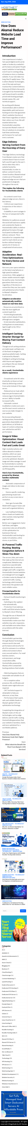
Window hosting (7, 1080)
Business (4, 969)
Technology (17, 798)
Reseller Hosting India (10, 849)
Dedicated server (7, 998)
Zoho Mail (5, 1087)
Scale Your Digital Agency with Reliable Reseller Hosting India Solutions (14, 840)
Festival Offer (6, 1007)
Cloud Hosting (6, 972)
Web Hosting (6, 22)
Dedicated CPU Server (9, 994)
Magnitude (13, 1124)
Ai (2, 950)
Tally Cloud (6, 798)
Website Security (7, 1077)
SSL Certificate (8, 823)
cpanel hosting (6, 982)
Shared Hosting (8, 874)
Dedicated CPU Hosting (9, 988)
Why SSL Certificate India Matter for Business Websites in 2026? (14, 815)
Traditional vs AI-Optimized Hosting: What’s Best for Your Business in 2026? (14, 892)
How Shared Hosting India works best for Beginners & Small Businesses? (14, 866)
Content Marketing (8, 978)
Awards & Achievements (9, 956)
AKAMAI (4, 953)
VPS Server (5, 1064)
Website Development (9, 1074)
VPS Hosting (6, 1061)
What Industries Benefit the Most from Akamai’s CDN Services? (15, 745)
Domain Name (6, 1004)
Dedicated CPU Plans (8, 991)
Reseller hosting (8, 848)
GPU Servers (6, 1010)
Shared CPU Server (8, 1042)
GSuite (4, 1013)
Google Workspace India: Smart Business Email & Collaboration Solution (14, 765)
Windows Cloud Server (9, 1084)
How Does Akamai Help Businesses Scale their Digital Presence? (12, 735)
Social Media (6, 1049)
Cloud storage (6, 975)
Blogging (4, 966)
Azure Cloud (6, 962)
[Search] (26, 18)
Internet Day (6, 1017)
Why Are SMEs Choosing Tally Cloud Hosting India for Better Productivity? (14, 790)
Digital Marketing (7, 1001)
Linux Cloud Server (7, 1020)
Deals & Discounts (7, 985)
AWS (3, 959)
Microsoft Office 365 (8, 1026)
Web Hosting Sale (8, 877)
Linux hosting (6, 1023)
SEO (3, 1036)
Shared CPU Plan (7, 1039)
